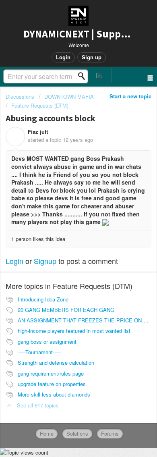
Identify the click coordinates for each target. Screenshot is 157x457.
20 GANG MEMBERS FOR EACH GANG (66, 310)
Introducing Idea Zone (43, 299)
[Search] (84, 76)
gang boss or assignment (47, 341)
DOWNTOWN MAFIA (69, 96)
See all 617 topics (38, 405)
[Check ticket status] (99, 76)
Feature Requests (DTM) (39, 105)
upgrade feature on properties (52, 384)
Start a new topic (130, 96)
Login (14, 261)
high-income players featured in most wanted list (74, 330)
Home (47, 433)
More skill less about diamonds (54, 394)
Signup (45, 261)
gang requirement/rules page (51, 373)
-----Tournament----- (39, 352)
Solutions (77, 433)
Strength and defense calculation (56, 362)
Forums (110, 433)
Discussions (20, 96)
